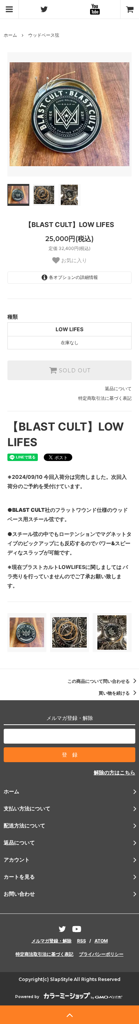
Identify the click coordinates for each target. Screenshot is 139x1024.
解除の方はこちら (114, 772)
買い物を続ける (115, 693)
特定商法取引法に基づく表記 (44, 954)
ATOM (101, 941)
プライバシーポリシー (101, 954)
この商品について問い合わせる (99, 681)
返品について (118, 388)
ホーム (10, 35)
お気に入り (73, 260)
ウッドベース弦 (43, 35)
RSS (81, 941)
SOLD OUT (73, 370)
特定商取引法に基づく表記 (105, 398)
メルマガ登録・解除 (52, 941)
